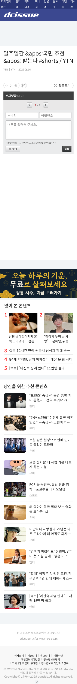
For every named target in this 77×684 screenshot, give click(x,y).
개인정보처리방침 (30, 659)
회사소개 (19, 655)
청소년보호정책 (51, 659)
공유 (24, 85)
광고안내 (45, 655)
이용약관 (58, 655)
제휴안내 (32, 655)
